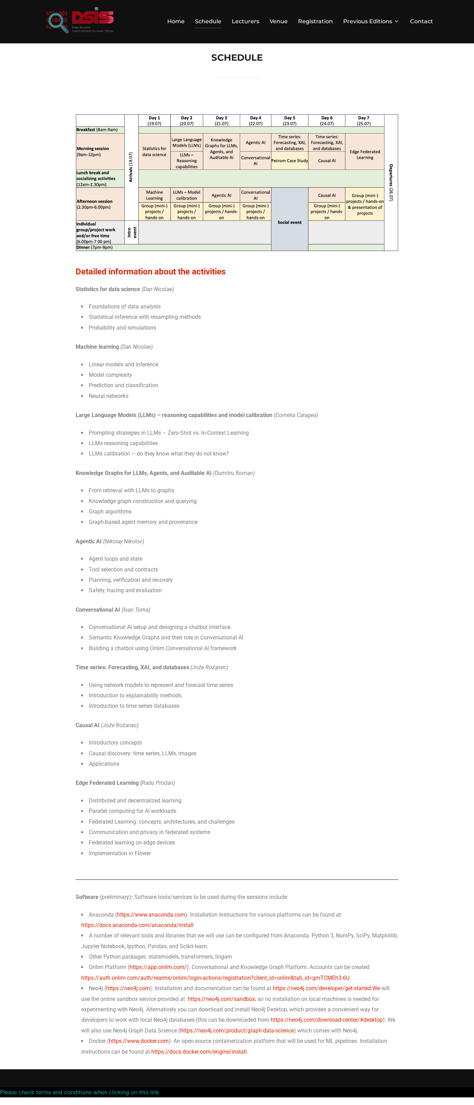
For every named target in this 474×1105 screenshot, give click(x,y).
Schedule (208, 21)
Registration (315, 21)
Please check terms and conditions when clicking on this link (79, 1092)
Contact (421, 21)
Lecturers (245, 21)
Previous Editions (367, 21)
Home (176, 21)
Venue (279, 21)
